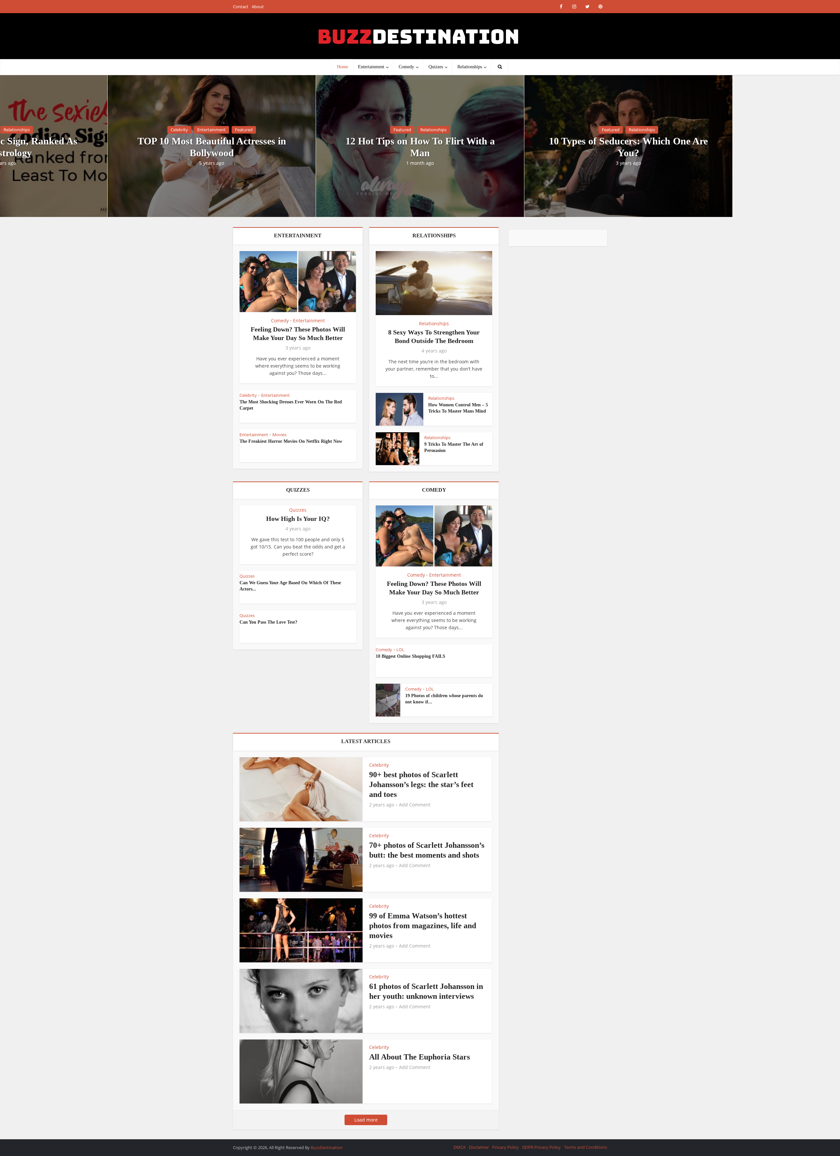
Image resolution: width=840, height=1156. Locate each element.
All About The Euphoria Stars (419, 1057)
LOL (400, 650)
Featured (244, 130)
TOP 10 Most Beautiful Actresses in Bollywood (211, 147)
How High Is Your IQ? (298, 518)
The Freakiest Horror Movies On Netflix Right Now (291, 441)
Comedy (406, 66)
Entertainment (371, 66)
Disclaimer (479, 1147)
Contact (240, 7)
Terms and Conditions (585, 1147)
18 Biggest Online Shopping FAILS (410, 656)
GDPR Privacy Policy (541, 1147)
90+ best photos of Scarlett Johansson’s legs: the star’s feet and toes (421, 784)
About (258, 7)
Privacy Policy (505, 1147)
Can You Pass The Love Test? (268, 622)
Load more (366, 1120)
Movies (279, 435)
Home (342, 66)
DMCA (459, 1147)
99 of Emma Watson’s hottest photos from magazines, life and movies (422, 925)
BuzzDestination (327, 1147)
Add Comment (414, 805)
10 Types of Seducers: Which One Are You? (628, 147)
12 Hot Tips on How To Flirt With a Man (420, 147)
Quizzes (436, 66)
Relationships (469, 66)
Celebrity (179, 130)
